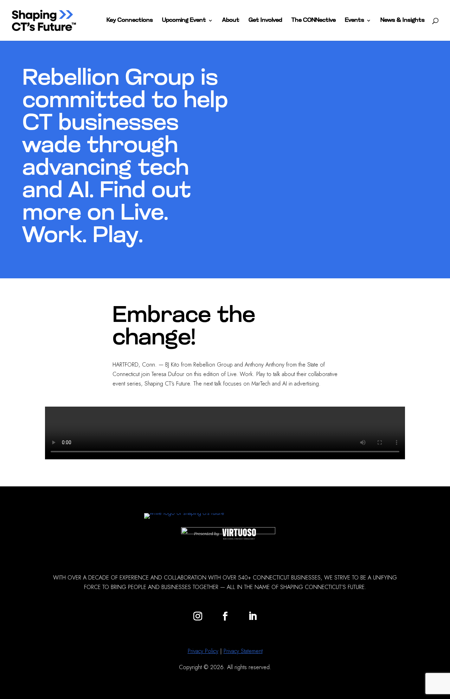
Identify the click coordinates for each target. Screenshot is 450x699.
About (230, 20)
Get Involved (265, 20)
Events (354, 20)
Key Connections (130, 20)
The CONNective (313, 20)
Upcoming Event (184, 20)
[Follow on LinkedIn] (252, 616)
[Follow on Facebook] (225, 616)
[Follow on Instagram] (197, 616)
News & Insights (402, 20)
